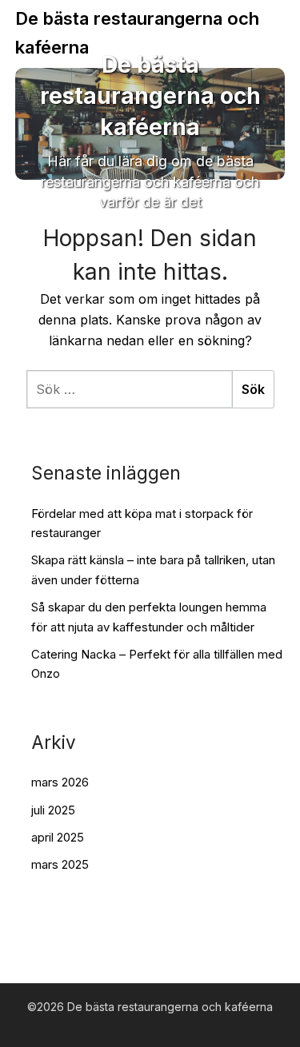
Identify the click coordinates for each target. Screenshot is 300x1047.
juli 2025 (53, 810)
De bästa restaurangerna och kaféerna (137, 33)
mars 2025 (60, 864)
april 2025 (57, 837)
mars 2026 (60, 782)
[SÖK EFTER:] (129, 389)
